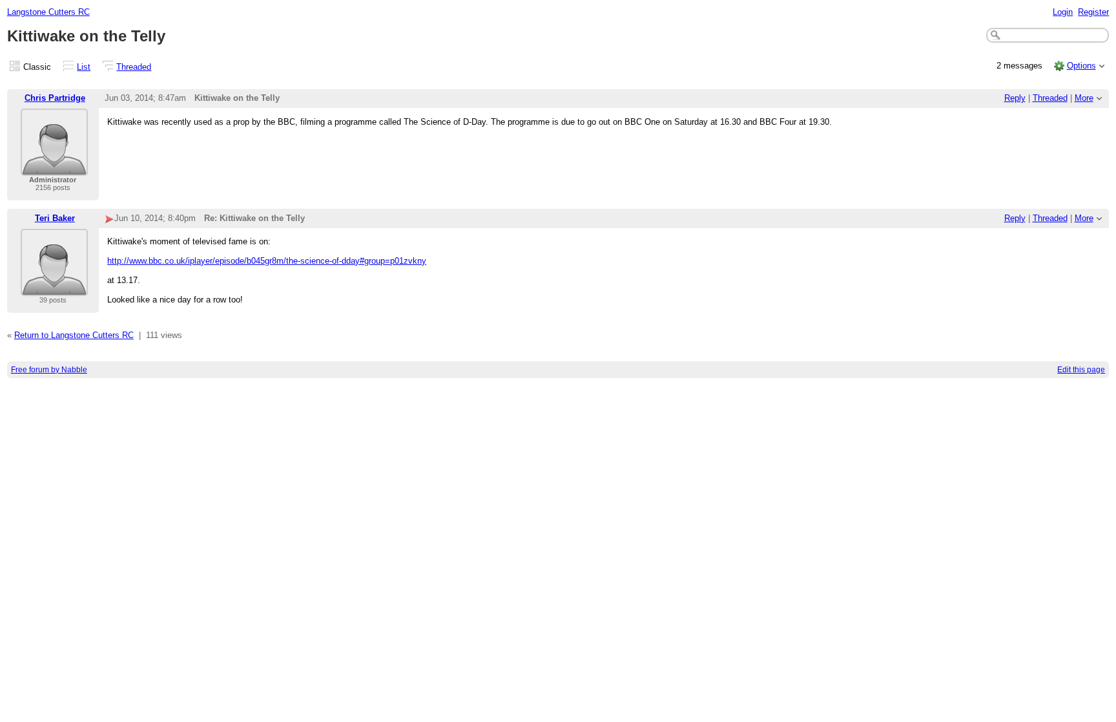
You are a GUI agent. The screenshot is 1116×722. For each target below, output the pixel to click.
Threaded (133, 67)
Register (1093, 12)
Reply (1015, 98)
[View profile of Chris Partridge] (54, 168)
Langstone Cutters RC (48, 12)
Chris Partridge (55, 98)
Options (1081, 65)
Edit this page (1081, 369)
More (1084, 98)
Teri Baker (55, 218)
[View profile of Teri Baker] (54, 288)
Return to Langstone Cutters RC (74, 335)
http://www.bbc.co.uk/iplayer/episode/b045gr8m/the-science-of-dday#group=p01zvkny (266, 261)
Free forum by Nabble (49, 369)
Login (1063, 12)
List (83, 67)
